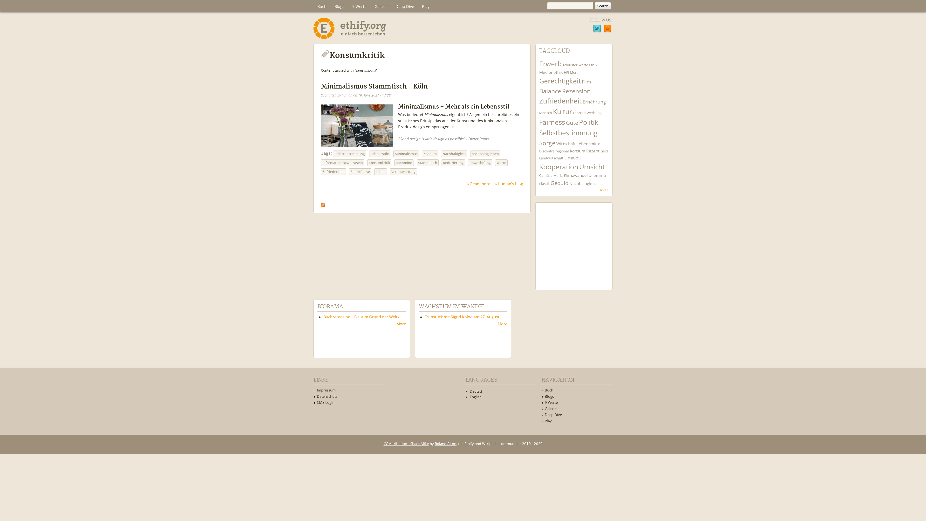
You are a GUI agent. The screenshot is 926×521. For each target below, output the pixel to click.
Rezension (576, 91)
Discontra (547, 151)
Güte (572, 122)
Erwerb (550, 63)
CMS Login (325, 402)
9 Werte (359, 6)
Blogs (339, 6)
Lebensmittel (589, 143)
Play (425, 6)
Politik (588, 122)
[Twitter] (597, 29)
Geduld (559, 182)
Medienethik (551, 72)
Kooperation (558, 166)
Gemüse (545, 175)
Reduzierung (453, 162)
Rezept (592, 151)
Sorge (547, 143)
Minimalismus (406, 153)
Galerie (381, 6)
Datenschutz (327, 396)
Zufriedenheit (333, 171)
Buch (322, 6)
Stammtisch (427, 162)
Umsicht (592, 166)
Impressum (326, 390)
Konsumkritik (379, 162)
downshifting (480, 162)
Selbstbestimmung (349, 153)
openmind (404, 162)
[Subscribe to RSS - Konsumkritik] (323, 203)
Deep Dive (404, 6)
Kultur (562, 111)
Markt (558, 175)
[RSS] (607, 29)
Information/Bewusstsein (342, 162)
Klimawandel (576, 175)
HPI (566, 72)
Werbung (594, 112)
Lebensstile (380, 153)
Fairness (552, 122)
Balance (550, 91)
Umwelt (572, 157)
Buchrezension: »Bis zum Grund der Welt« (361, 317)
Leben (381, 171)
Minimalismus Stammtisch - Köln (374, 87)
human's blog (510, 183)
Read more (480, 183)
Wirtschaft (566, 143)
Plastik (544, 183)
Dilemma (597, 175)
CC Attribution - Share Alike (406, 443)
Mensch (545, 112)
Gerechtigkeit (560, 80)
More (604, 189)
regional (562, 151)
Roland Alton (445, 443)
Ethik (593, 65)
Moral (574, 72)
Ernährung (594, 101)
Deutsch (476, 391)
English (476, 396)
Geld (604, 151)
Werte (501, 162)
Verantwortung (403, 171)
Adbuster (570, 65)
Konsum (430, 153)
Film (586, 81)
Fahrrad (579, 112)
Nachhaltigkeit (454, 153)
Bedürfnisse (360, 171)
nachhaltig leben (485, 153)
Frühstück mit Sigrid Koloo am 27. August (462, 317)
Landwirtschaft (551, 158)
